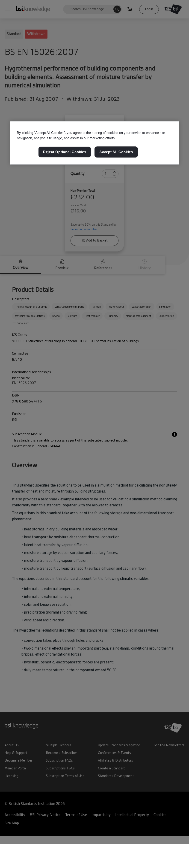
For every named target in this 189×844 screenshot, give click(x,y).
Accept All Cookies (116, 152)
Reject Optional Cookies (64, 152)
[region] (94, 143)
